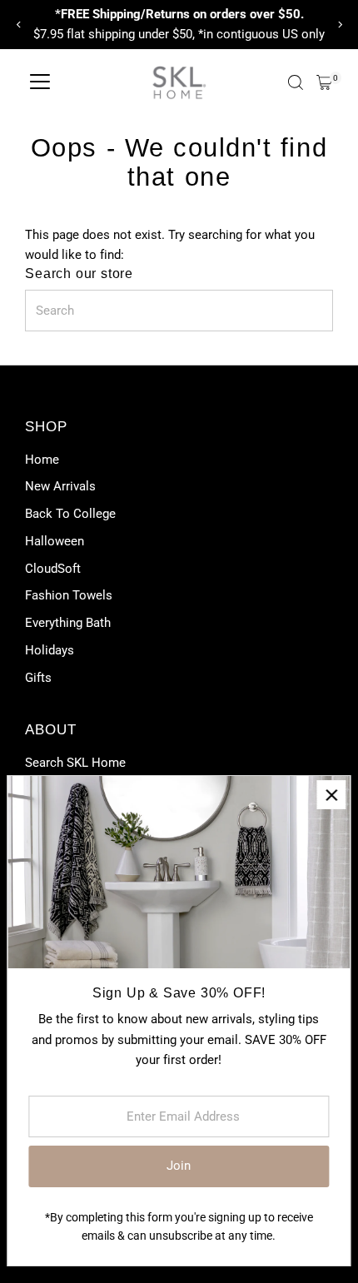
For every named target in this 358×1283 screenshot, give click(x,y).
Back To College (70, 513)
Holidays (49, 650)
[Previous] (18, 24)
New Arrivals (60, 486)
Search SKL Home (75, 762)
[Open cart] (324, 82)
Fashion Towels (68, 595)
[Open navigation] (40, 82)
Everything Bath (68, 622)
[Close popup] (331, 794)
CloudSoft (53, 568)
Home (42, 459)
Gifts (38, 677)
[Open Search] (295, 82)
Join (179, 1165)
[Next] (339, 24)
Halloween (54, 541)
